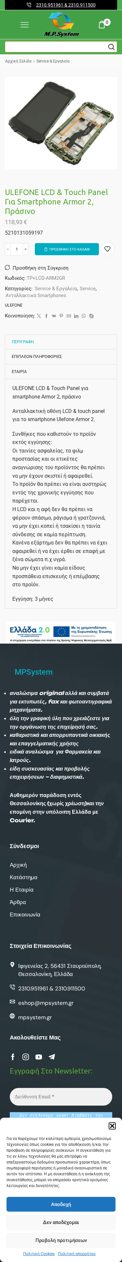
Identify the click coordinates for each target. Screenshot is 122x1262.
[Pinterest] (61, 316)
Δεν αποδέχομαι (61, 1222)
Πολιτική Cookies (39, 1254)
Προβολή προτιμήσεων (61, 1240)
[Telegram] (51, 1057)
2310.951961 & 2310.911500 (66, 5)
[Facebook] (46, 316)
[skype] (91, 316)
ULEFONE (13, 305)
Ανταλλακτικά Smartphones (36, 295)
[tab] (23, 342)
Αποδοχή (61, 1204)
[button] (112, 1126)
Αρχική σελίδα (18, 61)
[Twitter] (39, 316)
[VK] (54, 316)
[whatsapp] (84, 316)
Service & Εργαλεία (53, 61)
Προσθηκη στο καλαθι (69, 249)
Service (88, 289)
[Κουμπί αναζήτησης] (111, 47)
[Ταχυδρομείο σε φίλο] (69, 316)
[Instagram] (25, 1057)
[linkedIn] (76, 316)
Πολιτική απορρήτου (77, 1254)
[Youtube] (38, 1057)
